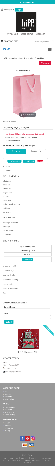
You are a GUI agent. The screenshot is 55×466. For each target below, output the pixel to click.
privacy (7, 430)
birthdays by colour (10, 223)
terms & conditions (10, 289)
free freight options (27, 2)
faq (4, 293)
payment (8, 394)
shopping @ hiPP (10, 266)
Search (52, 41)
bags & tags (24, 58)
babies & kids (8, 230)
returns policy (8, 284)
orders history (10, 415)
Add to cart (16, 151)
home (4, 458)
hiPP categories (10, 58)
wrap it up (7, 189)
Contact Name (9, 307)
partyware (7, 212)
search (7, 423)
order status (9, 412)
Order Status (27, 34)
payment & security (10, 280)
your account (10, 407)
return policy (9, 399)
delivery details (9, 275)
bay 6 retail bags (38, 58)
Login (19, 10)
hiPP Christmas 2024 (28, 352)
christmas (7, 234)
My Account (12, 34)
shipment (8, 397)
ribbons (6, 196)
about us (6, 166)
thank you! (7, 200)
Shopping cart (29, 247)
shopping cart (11, 41)
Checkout (40, 34)
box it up (6, 185)
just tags (6, 208)
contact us (7, 170)
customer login (8, 270)
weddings (6, 227)
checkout (8, 410)
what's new (7, 181)
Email (6, 314)
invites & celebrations (11, 204)
